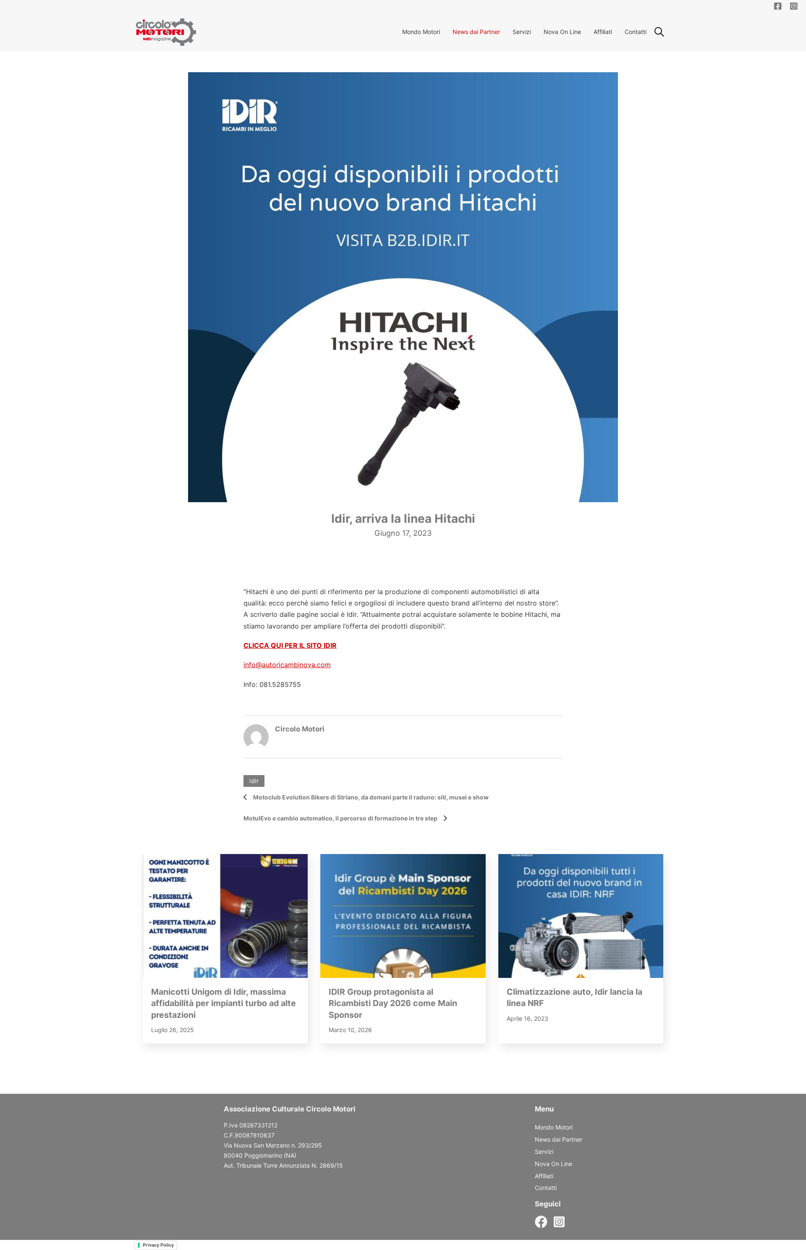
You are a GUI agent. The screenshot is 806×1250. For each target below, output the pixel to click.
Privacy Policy (158, 1245)
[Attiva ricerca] (659, 32)
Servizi (522, 31)
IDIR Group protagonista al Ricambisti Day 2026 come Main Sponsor (393, 1003)
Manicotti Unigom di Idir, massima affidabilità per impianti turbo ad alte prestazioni (223, 1003)
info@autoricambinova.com (287, 664)
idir (254, 780)
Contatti (635, 31)
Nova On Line (562, 31)
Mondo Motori (421, 31)
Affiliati (603, 31)
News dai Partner (476, 31)
